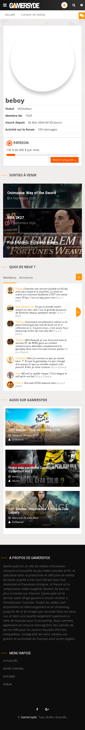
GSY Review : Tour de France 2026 (34, 430)
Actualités (10, 661)
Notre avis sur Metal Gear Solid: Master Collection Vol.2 (38, 469)
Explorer (9, 676)
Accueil (10, 15)
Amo (18, 373)
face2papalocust (24, 306)
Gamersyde (29, 717)
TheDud (20, 322)
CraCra (19, 383)
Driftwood (21, 358)
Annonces (26, 277)
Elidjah (19, 288)
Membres (9, 277)
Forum (7, 684)
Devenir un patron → (65, 160)
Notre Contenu (13, 668)
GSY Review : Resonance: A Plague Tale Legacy (38, 511)
